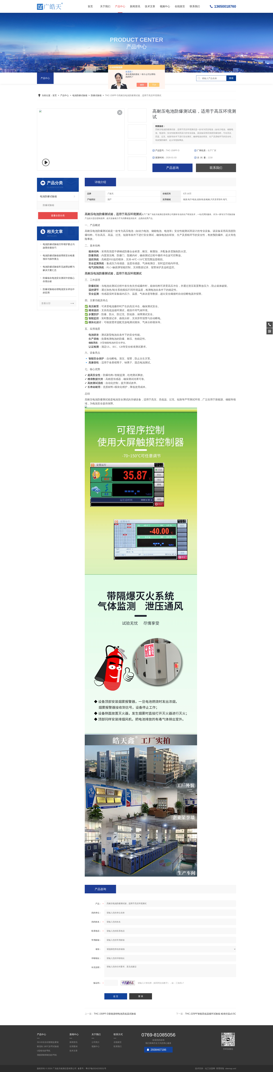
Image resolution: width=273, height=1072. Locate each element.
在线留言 (180, 6)
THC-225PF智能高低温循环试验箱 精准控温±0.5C (210, 1014)
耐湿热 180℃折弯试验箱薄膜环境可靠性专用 (48, 1047)
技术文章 (150, 6)
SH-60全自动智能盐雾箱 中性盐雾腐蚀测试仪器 (48, 1042)
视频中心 (165, 6)
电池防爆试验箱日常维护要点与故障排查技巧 (59, 246)
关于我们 (105, 6)
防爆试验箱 (96, 95)
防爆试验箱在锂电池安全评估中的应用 (59, 291)
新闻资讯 (135, 6)
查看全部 (45, 303)
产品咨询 (172, 168)
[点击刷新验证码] (128, 983)
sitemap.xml (230, 1068)
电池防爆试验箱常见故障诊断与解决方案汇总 (59, 268)
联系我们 (195, 6)
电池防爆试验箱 (79, 95)
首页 (90, 6)
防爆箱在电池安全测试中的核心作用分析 (59, 280)
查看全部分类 (58, 215)
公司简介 (96, 1042)
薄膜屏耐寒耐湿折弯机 (47, 1055)
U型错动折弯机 (43, 1051)
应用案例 (73, 1046)
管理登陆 (220, 1068)
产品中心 (120, 6)
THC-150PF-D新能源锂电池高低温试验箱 (115, 1014)
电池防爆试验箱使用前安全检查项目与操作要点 (59, 257)
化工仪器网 (210, 1068)
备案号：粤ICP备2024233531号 (92, 1068)
